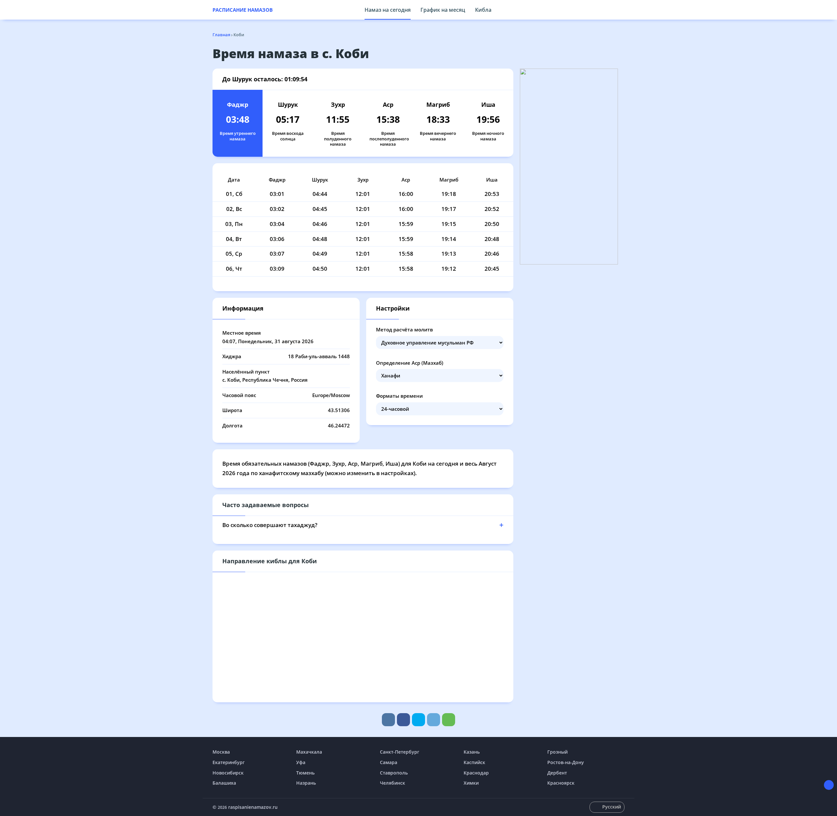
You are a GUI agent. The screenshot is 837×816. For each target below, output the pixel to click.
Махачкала (309, 752)
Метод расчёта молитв (404, 329)
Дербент (557, 773)
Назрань (306, 783)
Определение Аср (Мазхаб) (409, 363)
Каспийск (474, 762)
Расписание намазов (243, 10)
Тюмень (305, 773)
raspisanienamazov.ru (253, 807)
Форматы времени (399, 395)
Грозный (557, 752)
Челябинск (392, 783)
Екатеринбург (229, 762)
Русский (611, 807)
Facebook (403, 719)
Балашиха (224, 783)
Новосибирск (228, 773)
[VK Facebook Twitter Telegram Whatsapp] (418, 719)
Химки (471, 783)
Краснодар (476, 773)
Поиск (621, 10)
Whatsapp (448, 719)
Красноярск (560, 783)
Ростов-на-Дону (565, 762)
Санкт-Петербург (399, 752)
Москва (221, 752)
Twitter (418, 719)
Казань (472, 752)
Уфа (300, 762)
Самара (388, 762)
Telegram (433, 719)
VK (388, 719)
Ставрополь (394, 773)
